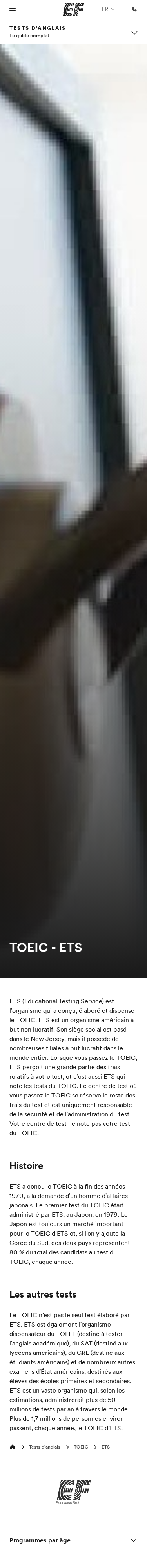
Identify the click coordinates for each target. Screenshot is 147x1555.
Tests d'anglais (37, 27)
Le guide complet (29, 35)
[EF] (73, 1492)
